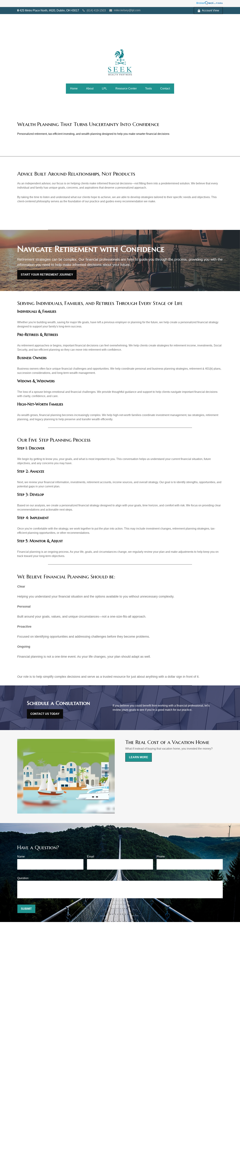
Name (21, 856)
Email (90, 856)
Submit (26, 908)
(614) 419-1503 (96, 10)
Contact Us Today (45, 713)
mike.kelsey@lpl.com (127, 10)
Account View (210, 10)
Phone (161, 856)
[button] (74, 88)
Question (22, 878)
